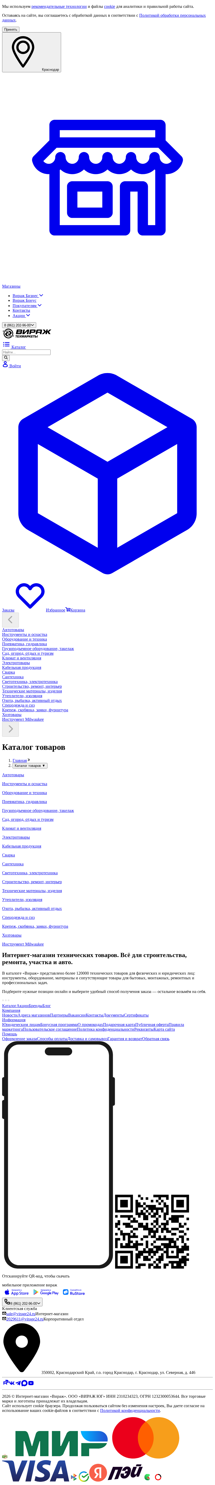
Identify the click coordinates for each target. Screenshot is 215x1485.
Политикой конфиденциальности (130, 1410)
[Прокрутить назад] (10, 620)
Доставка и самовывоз (87, 1038)
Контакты (21, 310)
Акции (19, 315)
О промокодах (90, 1024)
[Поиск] (6, 358)
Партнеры (59, 1015)
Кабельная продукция (21, 667)
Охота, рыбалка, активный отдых (32, 700)
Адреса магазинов (34, 1015)
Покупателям (25, 305)
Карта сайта (164, 1029)
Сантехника (13, 677)
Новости (10, 1015)
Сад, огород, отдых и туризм (27, 653)
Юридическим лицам (21, 1024)
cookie (109, 6)
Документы (113, 1015)
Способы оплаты (52, 1038)
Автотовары (13, 629)
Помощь (9, 1034)
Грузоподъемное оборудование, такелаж (38, 648)
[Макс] (24, 1385)
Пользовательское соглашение (50, 1029)
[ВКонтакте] (12, 1385)
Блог (46, 1005)
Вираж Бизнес (26, 295)
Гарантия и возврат (125, 1038)
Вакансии (77, 1015)
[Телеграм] (18, 1385)
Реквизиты (144, 1029)
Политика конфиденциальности (105, 1029)
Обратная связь (155, 1038)
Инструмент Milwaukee (23, 719)
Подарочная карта (119, 1024)
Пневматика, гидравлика (24, 644)
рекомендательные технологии (59, 6)
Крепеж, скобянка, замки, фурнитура (35, 710)
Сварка (8, 672)
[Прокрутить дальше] (10, 729)
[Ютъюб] (31, 1385)
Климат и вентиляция (21, 658)
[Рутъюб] (5, 1385)
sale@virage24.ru (20, 1314)
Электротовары (16, 662)
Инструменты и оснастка (24, 634)
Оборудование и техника (24, 639)
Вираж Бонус (24, 300)
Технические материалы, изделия (32, 691)
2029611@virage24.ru (25, 1319)
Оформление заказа (19, 1038)
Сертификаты (136, 1015)
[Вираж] (27, 337)
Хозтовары (12, 714)
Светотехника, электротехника (30, 681)
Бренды (35, 1005)
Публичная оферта (152, 1024)
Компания (11, 1010)
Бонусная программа (59, 1024)
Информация (13, 1020)
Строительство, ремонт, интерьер (32, 686)
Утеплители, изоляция (22, 696)
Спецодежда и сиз (18, 705)
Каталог (9, 1005)
